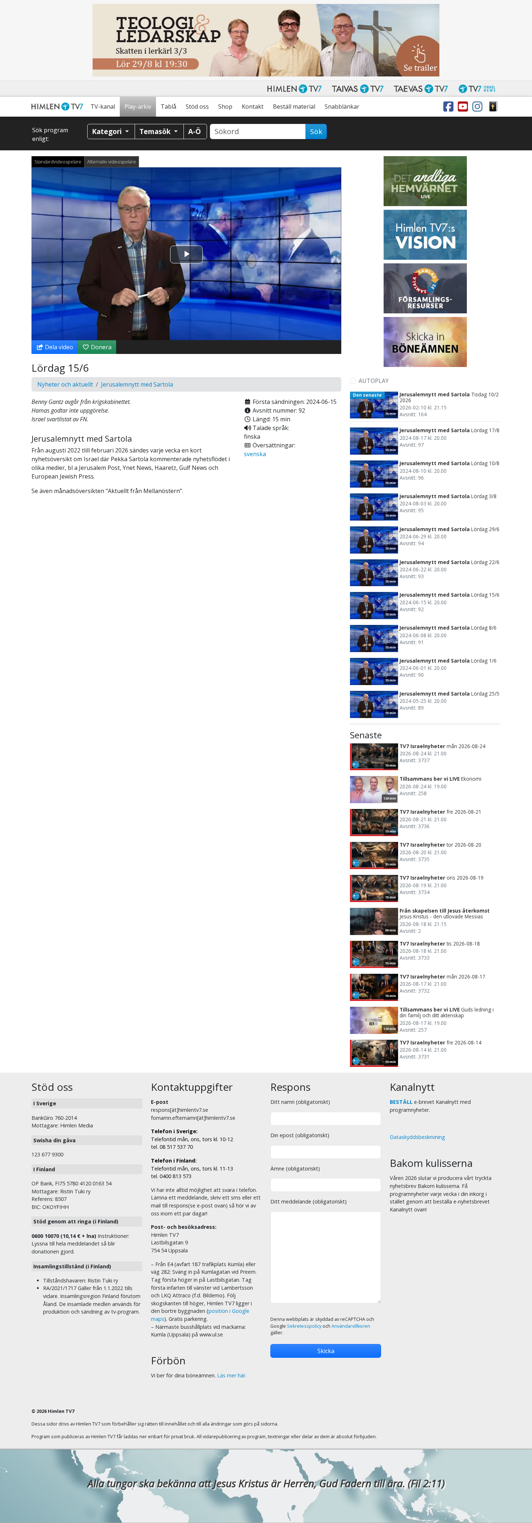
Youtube (464, 107)
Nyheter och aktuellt (65, 384)
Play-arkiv (137, 106)
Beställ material (294, 106)
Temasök (155, 131)
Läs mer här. (231, 1375)
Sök (316, 131)
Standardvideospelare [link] (57, 161)
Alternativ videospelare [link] (111, 161)
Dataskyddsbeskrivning (417, 1137)
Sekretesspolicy (304, 1326)
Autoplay (374, 381)
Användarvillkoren (351, 1326)
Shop (225, 106)
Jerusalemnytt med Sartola (137, 384)
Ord (493, 107)
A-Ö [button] (194, 131)
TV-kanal (102, 106)
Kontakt (252, 106)
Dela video (58, 347)
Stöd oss (197, 106)
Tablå (168, 106)
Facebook (450, 107)
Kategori (107, 131)
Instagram (479, 107)
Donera (100, 347)
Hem (58, 107)
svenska (255, 454)
